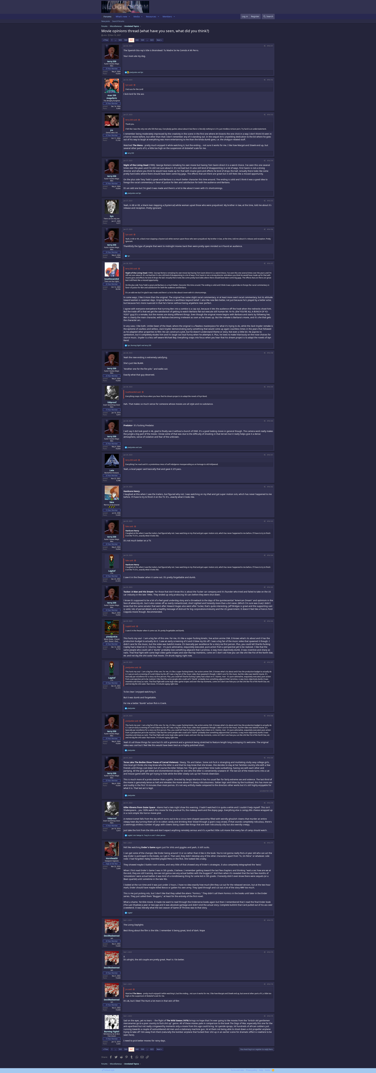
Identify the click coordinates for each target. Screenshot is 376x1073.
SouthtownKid (111, 279)
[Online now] (111, 499)
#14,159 (270, 387)
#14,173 (270, 952)
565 (120, 40)
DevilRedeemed (112, 935)
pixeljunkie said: (131, 667)
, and (139, 345)
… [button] (115, 40)
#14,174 (270, 984)
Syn (112, 216)
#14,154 (270, 161)
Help (261, 1070)
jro (111, 130)
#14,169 (270, 758)
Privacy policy (251, 1070)
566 (125, 40)
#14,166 (270, 621)
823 (151, 40)
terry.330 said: (131, 120)
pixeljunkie (111, 636)
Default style (109, 1070)
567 (131, 40)
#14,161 (270, 455)
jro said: (128, 989)
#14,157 (270, 263)
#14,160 (270, 421)
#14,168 (270, 716)
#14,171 (270, 843)
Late (112, 470)
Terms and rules (237, 1070)
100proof (111, 402)
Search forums (118, 21)
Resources (151, 16)
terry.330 (111, 61)
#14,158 (270, 353)
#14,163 (270, 521)
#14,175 (270, 1016)
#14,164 (270, 555)
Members (167, 16)
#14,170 (270, 803)
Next (159, 40)
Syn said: (129, 85)
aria (105, 35)
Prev (106, 40)
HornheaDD (112, 858)
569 (142, 40)
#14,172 (270, 920)
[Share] (264, 45)
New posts (105, 21)
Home (267, 1070)
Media (137, 16)
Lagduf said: (130, 626)
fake (112, 502)
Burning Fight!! (111, 1031)
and (136, 72)
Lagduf (111, 570)
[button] (129, 16)
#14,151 (270, 46)
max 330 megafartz (111, 97)
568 (137, 40)
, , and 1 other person (146, 835)
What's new (121, 16)
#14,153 (270, 115)
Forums (107, 16)
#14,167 (270, 662)
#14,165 (270, 587)
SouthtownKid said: (133, 392)
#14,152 (270, 80)
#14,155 (270, 201)
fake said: (129, 526)
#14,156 (270, 229)
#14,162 (270, 487)
